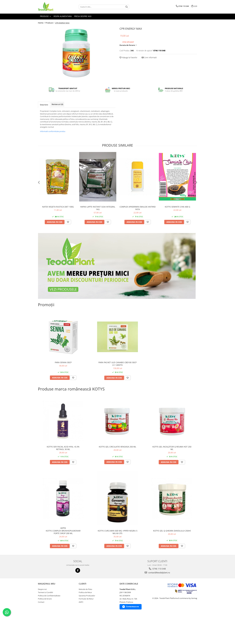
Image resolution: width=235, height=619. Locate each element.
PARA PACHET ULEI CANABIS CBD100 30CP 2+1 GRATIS (117, 363)
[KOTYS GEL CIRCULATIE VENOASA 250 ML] (117, 421)
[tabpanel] (76, 53)
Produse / (50, 22)
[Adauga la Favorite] (68, 222)
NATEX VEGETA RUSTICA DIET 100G (58, 206)
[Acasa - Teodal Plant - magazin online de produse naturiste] (51, 7)
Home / (41, 22)
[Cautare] (126, 7)
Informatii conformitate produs (52, 131)
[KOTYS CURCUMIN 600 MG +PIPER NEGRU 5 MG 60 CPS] (117, 498)
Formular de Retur (86, 599)
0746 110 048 (159, 568)
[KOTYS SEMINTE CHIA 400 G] (177, 177)
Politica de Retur (85, 592)
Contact (41, 602)
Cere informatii (150, 57)
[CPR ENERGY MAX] (76, 53)
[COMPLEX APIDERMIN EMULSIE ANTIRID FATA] (137, 176)
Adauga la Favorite (129, 57)
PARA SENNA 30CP (63, 362)
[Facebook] (77, 570)
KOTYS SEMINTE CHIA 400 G (177, 206)
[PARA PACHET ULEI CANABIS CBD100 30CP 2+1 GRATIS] (117, 337)
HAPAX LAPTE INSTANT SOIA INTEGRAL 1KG (97, 208)
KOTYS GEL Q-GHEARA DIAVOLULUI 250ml (172, 530)
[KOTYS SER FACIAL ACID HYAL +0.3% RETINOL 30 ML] (63, 421)
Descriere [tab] (44, 104)
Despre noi (42, 589)
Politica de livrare (45, 599)
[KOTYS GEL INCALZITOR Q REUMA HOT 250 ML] (171, 421)
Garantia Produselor (87, 595)
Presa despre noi (82, 16)
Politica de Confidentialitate (49, 595)
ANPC (81, 602)
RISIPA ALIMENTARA (63, 16)
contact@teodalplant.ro (159, 572)
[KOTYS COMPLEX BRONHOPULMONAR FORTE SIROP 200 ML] (63, 498)
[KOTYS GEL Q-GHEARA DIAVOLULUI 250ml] (171, 498)
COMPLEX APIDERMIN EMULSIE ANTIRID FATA (138, 208)
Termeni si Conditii (45, 592)
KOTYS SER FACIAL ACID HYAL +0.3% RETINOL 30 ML (63, 448)
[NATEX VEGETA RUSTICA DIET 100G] (57, 176)
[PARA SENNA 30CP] (63, 336)
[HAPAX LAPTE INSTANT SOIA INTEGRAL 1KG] (97, 177)
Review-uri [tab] (57, 104)
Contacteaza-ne (132, 607)
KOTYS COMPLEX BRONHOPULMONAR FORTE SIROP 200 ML (63, 532)
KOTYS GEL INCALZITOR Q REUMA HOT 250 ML (171, 448)
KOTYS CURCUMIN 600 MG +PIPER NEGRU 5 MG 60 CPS (117, 532)
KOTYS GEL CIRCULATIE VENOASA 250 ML (117, 446)
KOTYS (63, 528)
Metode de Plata (85, 589)
